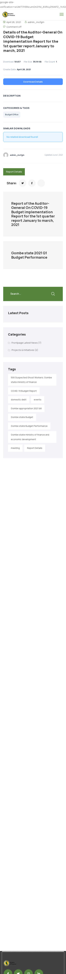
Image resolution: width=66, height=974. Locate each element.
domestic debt (18, 399)
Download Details (33, 81)
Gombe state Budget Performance (29, 426)
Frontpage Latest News (25, 342)
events (37, 399)
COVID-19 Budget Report (24, 390)
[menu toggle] (62, 14)
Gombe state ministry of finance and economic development (30, 437)
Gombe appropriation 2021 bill (26, 408)
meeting (15, 448)
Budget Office (11, 114)
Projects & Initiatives (23, 350)
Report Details (14, 171)
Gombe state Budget (22, 417)
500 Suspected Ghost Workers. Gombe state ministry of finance (31, 380)
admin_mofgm (36, 22)
